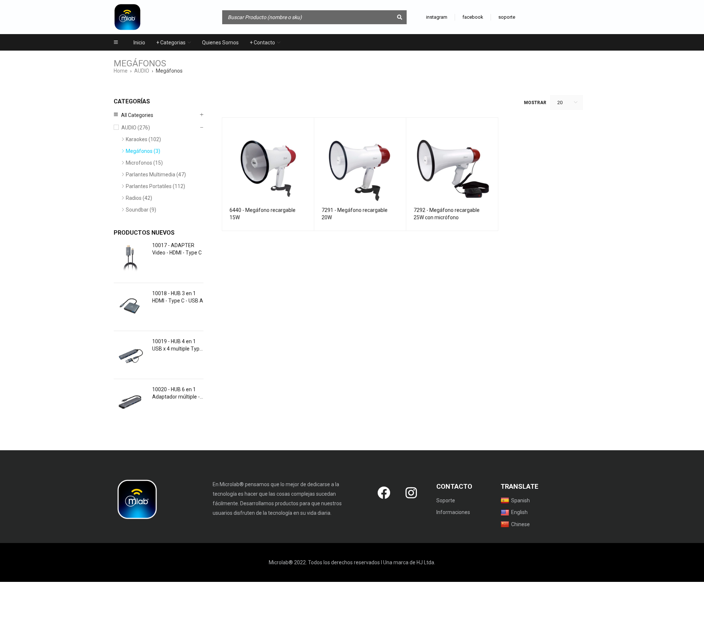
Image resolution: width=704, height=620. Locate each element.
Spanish (520, 500)
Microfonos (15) (144, 163)
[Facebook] (384, 492)
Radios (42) (139, 198)
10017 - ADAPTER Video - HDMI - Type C (177, 249)
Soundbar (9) (141, 210)
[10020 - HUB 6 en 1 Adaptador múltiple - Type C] (130, 402)
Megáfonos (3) (143, 151)
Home (121, 71)
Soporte (445, 500)
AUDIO (141, 71)
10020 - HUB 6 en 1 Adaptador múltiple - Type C (176, 393)
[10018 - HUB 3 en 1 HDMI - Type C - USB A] (130, 306)
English (519, 512)
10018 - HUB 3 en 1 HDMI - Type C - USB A (177, 297)
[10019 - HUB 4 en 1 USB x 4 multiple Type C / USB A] (130, 354)
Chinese (520, 524)
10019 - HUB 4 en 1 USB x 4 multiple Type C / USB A (177, 345)
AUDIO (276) (135, 128)
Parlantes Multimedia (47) (156, 174)
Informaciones (453, 512)
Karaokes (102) (143, 139)
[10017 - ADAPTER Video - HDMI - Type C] (130, 258)
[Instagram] (411, 492)
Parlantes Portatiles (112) (155, 186)
